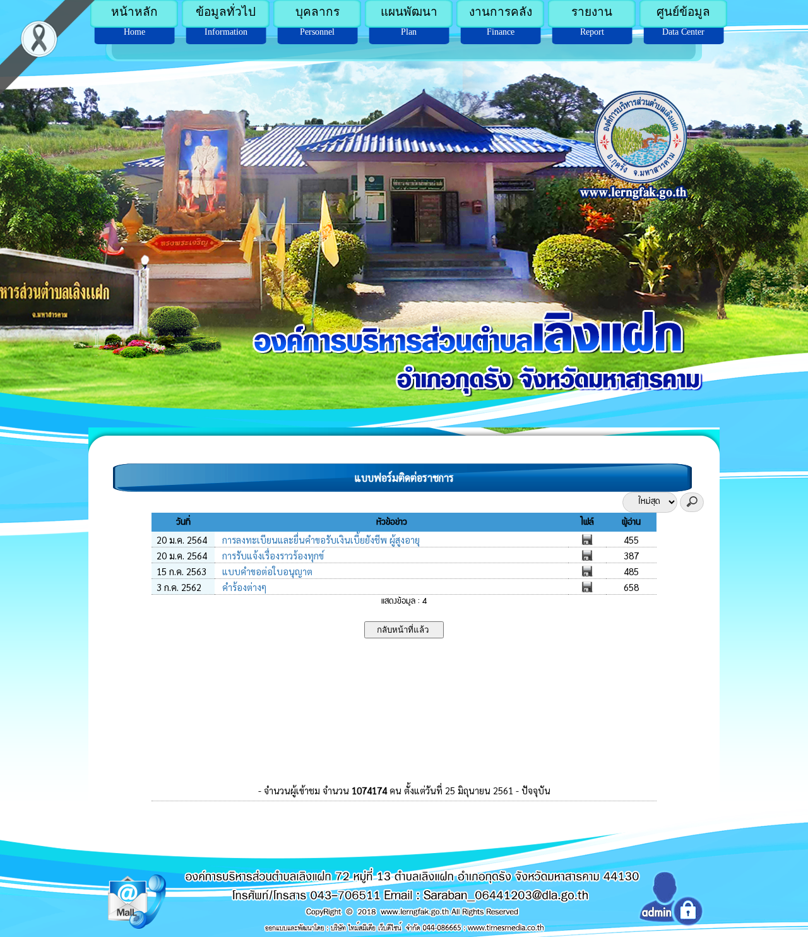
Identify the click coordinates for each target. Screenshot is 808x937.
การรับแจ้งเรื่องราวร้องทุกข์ (272, 555)
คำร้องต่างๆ (243, 587)
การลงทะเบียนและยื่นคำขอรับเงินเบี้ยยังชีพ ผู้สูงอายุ (320, 540)
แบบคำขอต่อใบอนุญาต (266, 571)
